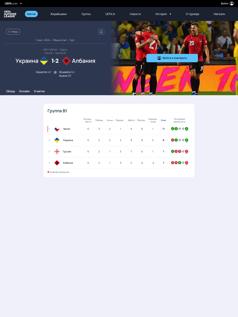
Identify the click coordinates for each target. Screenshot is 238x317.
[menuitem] (34, 14)
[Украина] (57, 140)
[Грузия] (57, 151)
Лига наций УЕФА (10, 14)
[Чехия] (57, 129)
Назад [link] (14, 31)
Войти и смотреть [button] (175, 58)
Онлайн (24, 91)
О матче (39, 91)
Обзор (10, 91)
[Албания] (57, 163)
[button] (163, 14)
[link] (31, 14)
